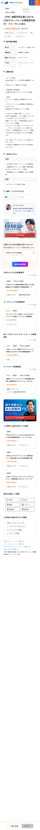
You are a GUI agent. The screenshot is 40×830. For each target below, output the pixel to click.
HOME (5, 541)
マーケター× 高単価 (13, 533)
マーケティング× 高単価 (14, 530)
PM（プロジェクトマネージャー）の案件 (16, 547)
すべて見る (32, 275)
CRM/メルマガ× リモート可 (15, 523)
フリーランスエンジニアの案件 (13, 544)
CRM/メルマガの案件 (10, 549)
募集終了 (27, 826)
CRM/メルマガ (22, 63)
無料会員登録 (20, 264)
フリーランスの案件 (16, 541)
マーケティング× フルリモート (16, 526)
